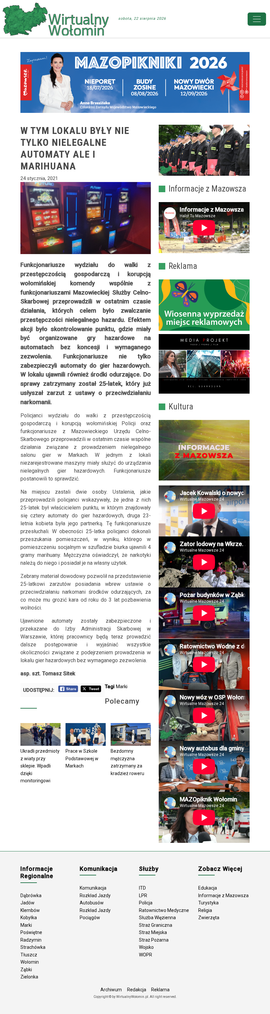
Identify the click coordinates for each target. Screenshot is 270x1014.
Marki (121, 686)
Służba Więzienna (157, 917)
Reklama (160, 989)
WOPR (145, 954)
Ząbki (26, 969)
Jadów (27, 902)
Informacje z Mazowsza (223, 895)
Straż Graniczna (155, 925)
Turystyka (208, 902)
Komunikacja (93, 888)
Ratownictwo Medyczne (164, 910)
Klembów (30, 910)
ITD (142, 888)
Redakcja (136, 989)
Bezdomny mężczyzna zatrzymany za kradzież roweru (127, 762)
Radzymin (30, 940)
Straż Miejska (153, 932)
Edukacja (207, 888)
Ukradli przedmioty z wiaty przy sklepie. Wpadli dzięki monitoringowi (40, 765)
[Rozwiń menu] (257, 19)
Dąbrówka (30, 895)
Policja (145, 902)
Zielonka (29, 976)
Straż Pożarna (154, 940)
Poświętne (31, 932)
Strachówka (32, 947)
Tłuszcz (28, 954)
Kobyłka (28, 917)
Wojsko (146, 947)
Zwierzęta (208, 917)
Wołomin (29, 962)
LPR (143, 895)
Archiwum (111, 989)
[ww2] (204, 305)
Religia (205, 910)
